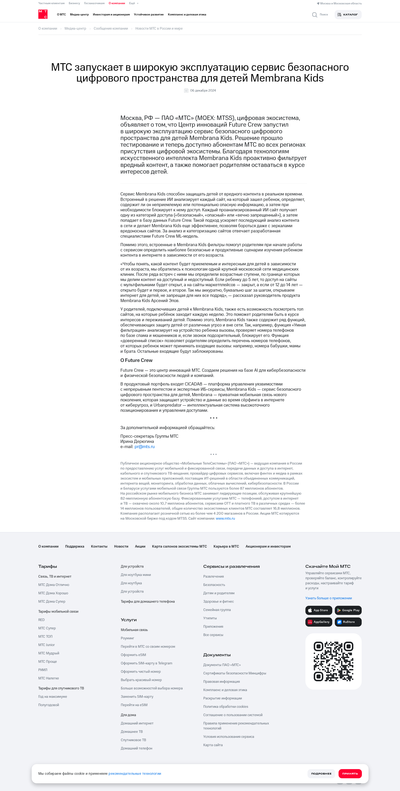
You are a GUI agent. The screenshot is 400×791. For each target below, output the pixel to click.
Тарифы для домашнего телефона (148, 601)
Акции (140, 546)
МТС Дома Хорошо (53, 593)
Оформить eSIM (133, 654)
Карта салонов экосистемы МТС (179, 546)
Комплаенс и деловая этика (225, 690)
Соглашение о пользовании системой (232, 715)
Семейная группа (217, 609)
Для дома (128, 715)
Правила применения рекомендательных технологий (236, 726)
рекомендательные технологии (135, 773)
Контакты (99, 546)
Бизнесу (74, 3)
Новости (121, 546)
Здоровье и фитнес (218, 601)
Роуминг (127, 638)
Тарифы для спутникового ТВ (61, 688)
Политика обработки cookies (225, 706)
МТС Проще (47, 661)
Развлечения (213, 576)
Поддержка (74, 546)
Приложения (213, 626)
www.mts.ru (225, 518)
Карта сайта (213, 745)
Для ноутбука (131, 583)
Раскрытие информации (222, 698)
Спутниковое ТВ (133, 740)
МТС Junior (46, 644)
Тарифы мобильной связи (58, 611)
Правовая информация (221, 681)
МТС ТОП (45, 636)
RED (41, 619)
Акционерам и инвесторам (268, 546)
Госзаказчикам (94, 3)
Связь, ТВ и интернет (54, 576)
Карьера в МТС (226, 546)
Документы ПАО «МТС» (222, 665)
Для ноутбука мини (136, 574)
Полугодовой (48, 705)
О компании (117, 3)
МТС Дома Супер (51, 601)
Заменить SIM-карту (137, 696)
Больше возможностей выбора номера (152, 688)
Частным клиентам (51, 3)
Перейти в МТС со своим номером (148, 646)
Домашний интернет (137, 723)
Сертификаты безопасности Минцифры (234, 673)
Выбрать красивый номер (141, 680)
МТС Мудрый (48, 653)
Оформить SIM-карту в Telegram (146, 663)
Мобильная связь (134, 629)
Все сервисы (213, 634)
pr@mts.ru (145, 447)
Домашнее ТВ (132, 731)
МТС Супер (47, 628)
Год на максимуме (52, 696)
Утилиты (210, 618)
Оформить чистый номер (141, 671)
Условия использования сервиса (228, 736)
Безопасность (214, 584)
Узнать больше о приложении (328, 598)
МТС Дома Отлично (53, 584)
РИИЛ (42, 670)
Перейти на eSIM (134, 705)
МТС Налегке (48, 678)
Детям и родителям (219, 593)
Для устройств (132, 566)
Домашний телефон (136, 748)
